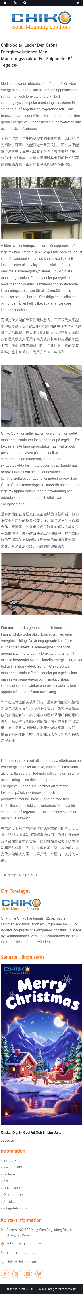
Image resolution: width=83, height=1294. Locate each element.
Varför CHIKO (13, 1167)
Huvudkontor (13, 1187)
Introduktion (12, 1160)
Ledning (9, 1174)
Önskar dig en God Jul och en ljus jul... (31, 1132)
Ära (6, 1181)
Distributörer (13, 1194)
